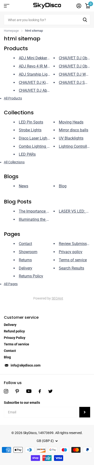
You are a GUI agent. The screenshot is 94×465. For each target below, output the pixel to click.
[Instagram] (6, 391)
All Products (13, 98)
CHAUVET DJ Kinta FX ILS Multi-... (48, 82)
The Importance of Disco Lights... (47, 211)
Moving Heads (71, 122)
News (23, 186)
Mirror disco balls (73, 130)
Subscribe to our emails (22, 402)
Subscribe (84, 412)
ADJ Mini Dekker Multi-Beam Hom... (49, 58)
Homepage (11, 30)
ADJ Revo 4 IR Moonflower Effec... (48, 66)
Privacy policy (70, 252)
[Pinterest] (17, 391)
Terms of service (73, 260)
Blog (63, 186)
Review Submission (75, 243)
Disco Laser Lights (34, 138)
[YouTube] (28, 391)
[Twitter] (50, 391)
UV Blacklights (71, 138)
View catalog (6, 6)
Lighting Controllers (75, 146)
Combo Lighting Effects (39, 146)
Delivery (25, 268)
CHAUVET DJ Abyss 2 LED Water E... (50, 90)
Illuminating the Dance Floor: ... (45, 219)
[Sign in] (78, 6)
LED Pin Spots (31, 122)
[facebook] (40, 391)
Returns (25, 260)
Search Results (71, 268)
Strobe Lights (30, 130)
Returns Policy (31, 276)
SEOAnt (57, 298)
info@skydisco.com (25, 365)
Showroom (28, 252)
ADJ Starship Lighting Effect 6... (46, 74)
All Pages (11, 284)
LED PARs (27, 154)
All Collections (14, 162)
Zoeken (85, 19)
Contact (25, 243)
